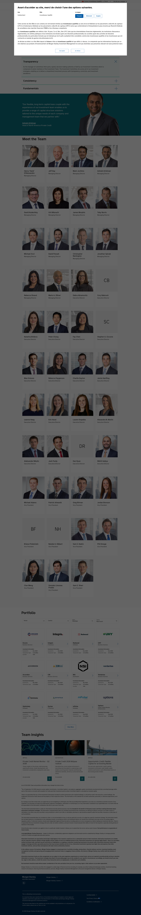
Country (50, 620)
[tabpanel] (70, 88)
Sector (25, 620)
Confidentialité (91, 895)
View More (70, 727)
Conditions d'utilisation (93, 902)
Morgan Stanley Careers (53, 880)
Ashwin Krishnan (29, 123)
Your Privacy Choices (92, 898)
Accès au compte (119, 1)
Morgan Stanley (51, 877)
